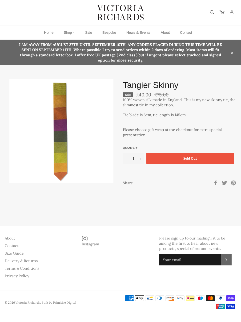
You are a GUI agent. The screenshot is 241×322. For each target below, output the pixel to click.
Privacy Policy (17, 275)
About (165, 32)
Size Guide (14, 253)
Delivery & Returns (21, 260)
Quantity (130, 147)
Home (48, 32)
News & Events (138, 32)
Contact (186, 32)
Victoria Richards (28, 303)
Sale (88, 32)
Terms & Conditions (22, 268)
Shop (68, 32)
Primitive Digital (64, 303)
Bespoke (109, 32)
